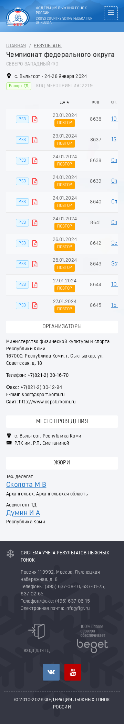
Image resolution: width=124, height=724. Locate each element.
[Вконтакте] (51, 672)
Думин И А (23, 513)
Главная (16, 46)
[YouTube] (72, 672)
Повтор (64, 123)
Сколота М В (26, 485)
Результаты (48, 46)
